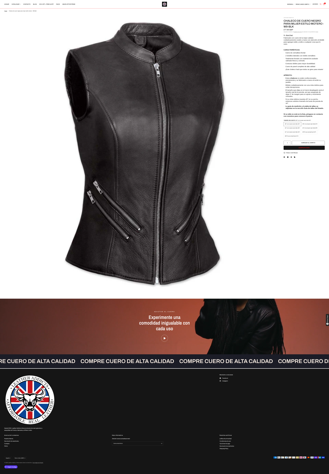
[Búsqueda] (320, 4)
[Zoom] (274, 20)
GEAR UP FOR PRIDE (68, 4)
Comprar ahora (304, 147)
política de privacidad (226, 438)
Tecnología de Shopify (37, 462)
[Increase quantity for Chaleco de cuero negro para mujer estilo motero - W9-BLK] (289, 143)
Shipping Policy (224, 448)
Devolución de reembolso (11, 441)
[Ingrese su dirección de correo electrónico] (161, 443)
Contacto (7, 443)
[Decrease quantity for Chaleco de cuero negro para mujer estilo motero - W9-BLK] (285, 143)
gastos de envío (298, 31)
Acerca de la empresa (11, 435)
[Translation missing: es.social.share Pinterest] (292, 157)
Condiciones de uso (225, 441)
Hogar (5, 11)
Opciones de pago (225, 443)
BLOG (35, 4)
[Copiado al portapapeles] (295, 157)
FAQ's (58, 4)
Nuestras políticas (226, 435)
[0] (323, 4)
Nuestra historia (8, 438)
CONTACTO (27, 4)
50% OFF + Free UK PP (46, 4)
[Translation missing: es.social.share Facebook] (285, 157)
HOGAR (6, 4)
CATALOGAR (15, 4)
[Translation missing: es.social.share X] (288, 157)
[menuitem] (7, 4)
